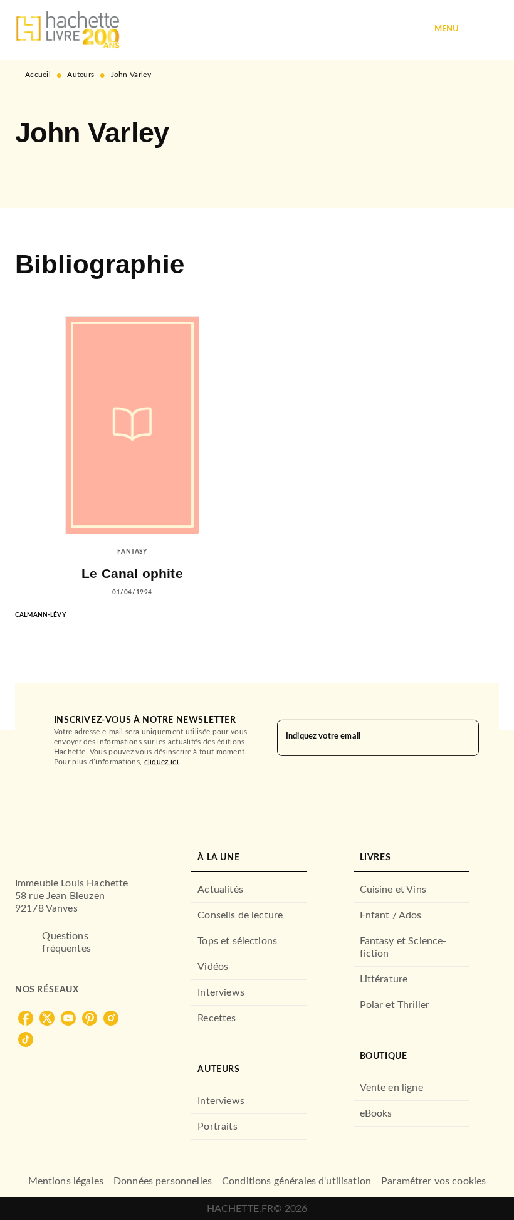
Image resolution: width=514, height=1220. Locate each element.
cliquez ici (161, 761)
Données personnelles (162, 1181)
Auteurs (80, 74)
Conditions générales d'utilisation (296, 1181)
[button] (35, 171)
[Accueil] (67, 30)
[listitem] (25, 1018)
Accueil (38, 74)
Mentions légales (65, 1181)
